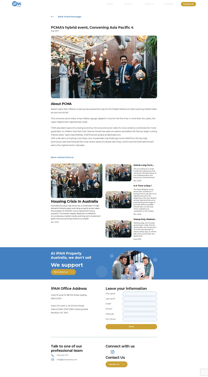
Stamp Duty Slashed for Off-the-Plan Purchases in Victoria (144, 219)
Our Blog (168, 4)
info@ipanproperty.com (67, 360)
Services (128, 4)
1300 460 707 (62, 355)
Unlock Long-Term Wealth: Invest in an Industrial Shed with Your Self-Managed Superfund (144, 165)
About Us (149, 4)
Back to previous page (69, 16)
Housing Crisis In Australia (74, 201)
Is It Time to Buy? (143, 186)
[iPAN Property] (23, 4)
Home (110, 4)
